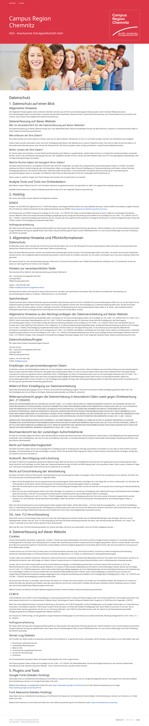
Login (138, 720)
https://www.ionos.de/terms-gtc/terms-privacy (89, 209)
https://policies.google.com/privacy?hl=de (25, 688)
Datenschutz (130, 720)
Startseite (12, 3)
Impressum (120, 720)
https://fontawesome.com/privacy (104, 702)
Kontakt (21, 3)
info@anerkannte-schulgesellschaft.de (29, 287)
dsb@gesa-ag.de (21, 361)
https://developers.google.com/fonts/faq (68, 685)
